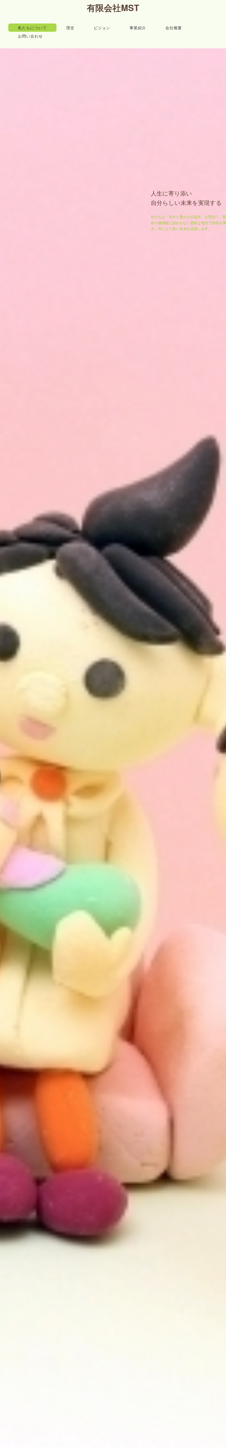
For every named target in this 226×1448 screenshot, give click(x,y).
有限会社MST (113, 7)
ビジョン (102, 27)
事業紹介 (138, 27)
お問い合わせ (30, 36)
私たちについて (32, 27)
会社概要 (173, 27)
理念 (70, 27)
